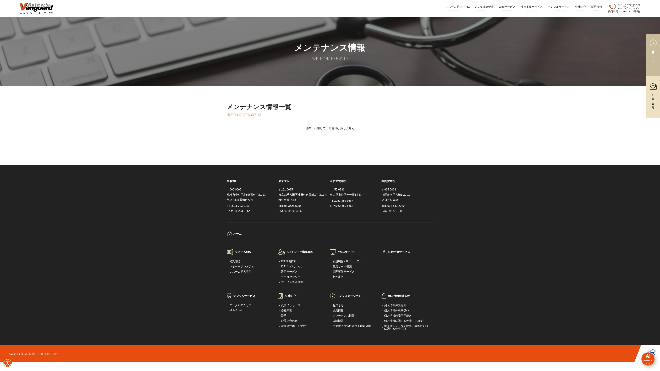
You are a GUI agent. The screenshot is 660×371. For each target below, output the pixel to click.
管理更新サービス (344, 271)
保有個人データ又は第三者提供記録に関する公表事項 (406, 327)
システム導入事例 (240, 271)
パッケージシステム (241, 266)
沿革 (284, 315)
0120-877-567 (627, 7)
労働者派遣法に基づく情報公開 (352, 325)
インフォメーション (349, 295)
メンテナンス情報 (344, 315)
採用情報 (338, 310)
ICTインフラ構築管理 (300, 251)
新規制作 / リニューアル (347, 261)
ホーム (237, 233)
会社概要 (286, 310)
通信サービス (289, 271)
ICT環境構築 (288, 261)
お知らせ (338, 305)
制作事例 (338, 276)
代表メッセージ (290, 305)
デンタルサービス (244, 295)
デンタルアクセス (240, 305)
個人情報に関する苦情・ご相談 (403, 320)
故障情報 (338, 320)
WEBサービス (347, 251)
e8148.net (235, 310)
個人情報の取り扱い (396, 310)
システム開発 (243, 251)
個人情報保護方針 (399, 295)
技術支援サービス (399, 251)
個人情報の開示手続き (398, 315)
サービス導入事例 (292, 281)
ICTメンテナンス (291, 266)
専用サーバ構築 (342, 266)
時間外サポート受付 (293, 325)
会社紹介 (290, 295)
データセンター (290, 276)
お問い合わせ (289, 320)
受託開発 (234, 261)
